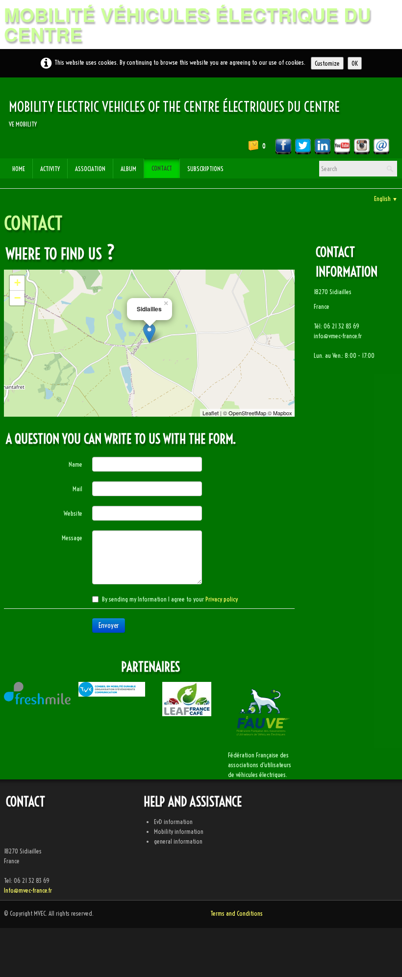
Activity (50, 169)
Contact (161, 168)
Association (90, 169)
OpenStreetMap (247, 413)
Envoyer (109, 625)
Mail (77, 489)
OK (355, 63)
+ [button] (17, 282)
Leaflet (210, 413)
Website (73, 513)
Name (75, 464)
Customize (327, 63)
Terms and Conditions (236, 913)
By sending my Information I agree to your (170, 599)
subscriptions (205, 169)
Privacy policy (221, 599)
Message (72, 538)
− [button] (17, 298)
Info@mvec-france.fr (28, 890)
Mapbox (282, 413)
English (386, 198)
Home (18, 169)
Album (128, 169)
